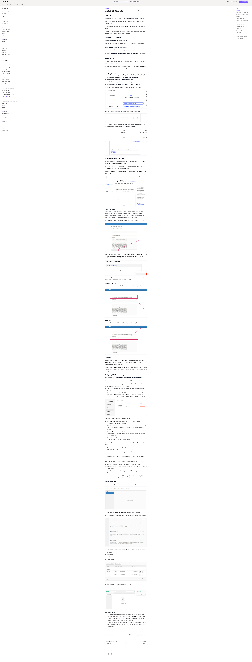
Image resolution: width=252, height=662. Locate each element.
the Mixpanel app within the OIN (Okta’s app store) (129, 377)
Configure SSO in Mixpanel (242, 12)
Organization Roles (128, 452)
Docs (3, 4)
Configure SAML (241, 18)
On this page (237, 8)
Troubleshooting (241, 38)
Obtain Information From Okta (242, 21)
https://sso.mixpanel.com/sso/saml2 (128, 77)
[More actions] (146, 11)
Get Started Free (244, 1)
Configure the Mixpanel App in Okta (242, 15)
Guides (7, 4)
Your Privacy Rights (142, 654)
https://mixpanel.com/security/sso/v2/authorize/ (127, 84)
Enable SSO (239, 30)
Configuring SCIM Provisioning (240, 33)
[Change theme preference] (250, 2)
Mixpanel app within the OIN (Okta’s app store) (122, 50)
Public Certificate (241, 24)
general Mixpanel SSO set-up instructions (134, 18)
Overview (237, 10)
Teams (136, 461)
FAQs (18, 4)
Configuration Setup (242, 36)
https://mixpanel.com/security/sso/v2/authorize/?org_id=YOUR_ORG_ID (126, 75)
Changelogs (13, 4)
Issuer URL (239, 28)
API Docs (23, 4)
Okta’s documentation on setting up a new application (123, 53)
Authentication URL (241, 26)
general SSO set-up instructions (118, 40)
